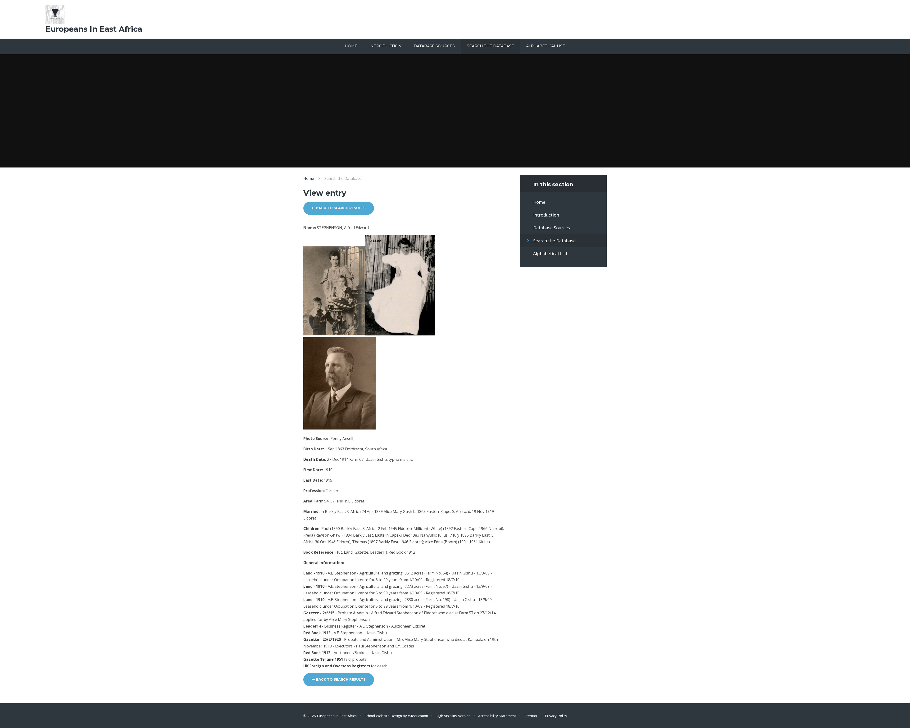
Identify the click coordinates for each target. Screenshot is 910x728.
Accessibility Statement (497, 715)
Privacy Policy (556, 715)
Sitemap (530, 715)
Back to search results (340, 208)
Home (308, 178)
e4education (418, 715)
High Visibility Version (453, 715)
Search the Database (342, 178)
